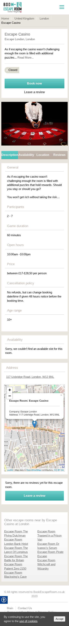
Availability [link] (26, 155)
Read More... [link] (25, 57)
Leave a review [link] (34, 495)
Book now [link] (34, 83)
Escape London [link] (14, 39)
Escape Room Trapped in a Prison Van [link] (49, 535)
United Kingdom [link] (24, 18)
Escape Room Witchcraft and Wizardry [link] (46, 564)
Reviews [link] (59, 155)
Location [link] (42, 155)
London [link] (44, 18)
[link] (22, 7)
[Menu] (62, 7)
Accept (59, 618)
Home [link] (5, 18)
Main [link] (10, 608)
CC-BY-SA (59, 469)
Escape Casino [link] (17, 34)
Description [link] (9, 155)
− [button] (9, 395)
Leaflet (10, 469)
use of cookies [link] (28, 621)
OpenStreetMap (33, 469)
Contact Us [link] (25, 608)
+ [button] (9, 390)
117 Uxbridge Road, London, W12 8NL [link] (30, 376)
